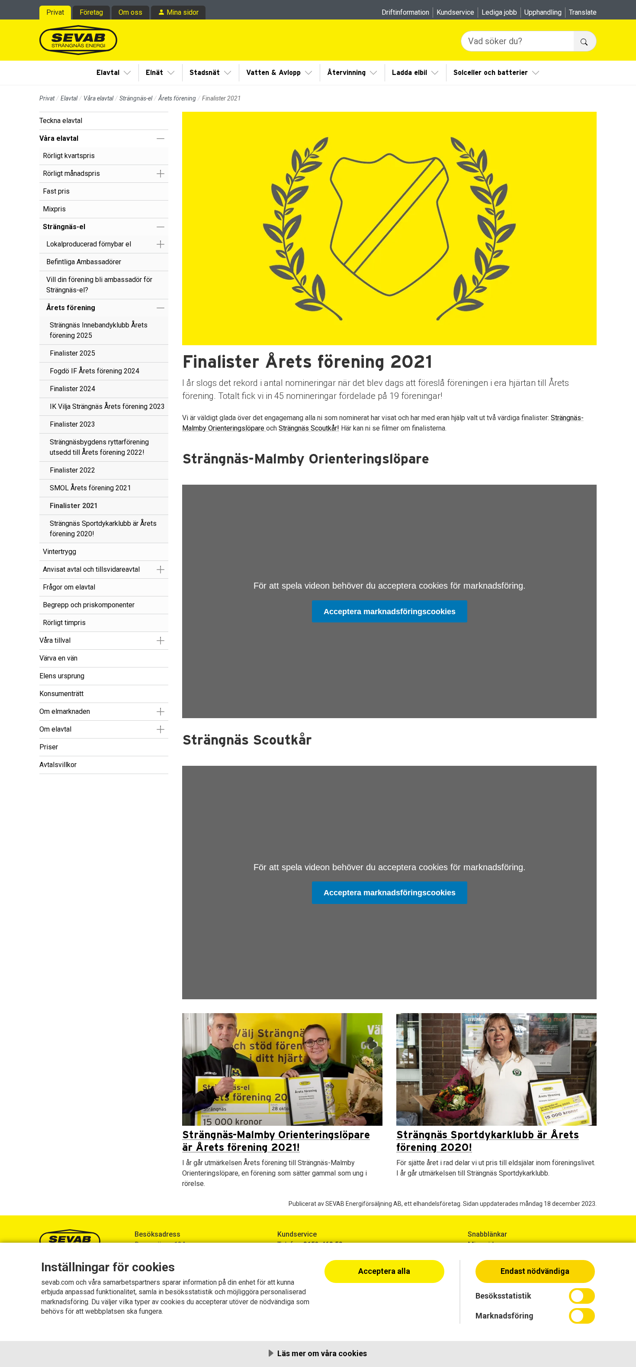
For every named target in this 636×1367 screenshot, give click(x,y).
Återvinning (346, 72)
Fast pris (56, 191)
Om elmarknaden (64, 711)
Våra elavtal (98, 98)
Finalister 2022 (72, 470)
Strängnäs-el (135, 98)
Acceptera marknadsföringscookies (390, 611)
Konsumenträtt (61, 694)
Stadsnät (205, 72)
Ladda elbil (409, 72)
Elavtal (107, 72)
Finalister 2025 (72, 353)
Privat (55, 12)
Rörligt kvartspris (69, 156)
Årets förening (177, 98)
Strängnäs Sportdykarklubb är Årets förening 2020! (103, 528)
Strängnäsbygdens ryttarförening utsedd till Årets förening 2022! (99, 447)
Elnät (154, 72)
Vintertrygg (59, 551)
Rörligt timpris (64, 623)
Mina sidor (183, 12)
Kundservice (455, 12)
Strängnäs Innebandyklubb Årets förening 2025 (99, 330)
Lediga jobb (499, 12)
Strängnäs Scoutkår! (309, 428)
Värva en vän (58, 658)
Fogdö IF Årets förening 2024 (94, 371)
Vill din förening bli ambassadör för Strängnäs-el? (99, 284)
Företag (91, 12)
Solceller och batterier (490, 72)
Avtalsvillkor (58, 765)
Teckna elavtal (60, 121)
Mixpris (54, 209)
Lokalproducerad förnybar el (88, 244)
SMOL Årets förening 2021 (90, 488)
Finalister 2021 (74, 506)
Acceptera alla (384, 1271)
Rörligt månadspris (71, 173)
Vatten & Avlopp (273, 72)
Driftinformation (405, 12)
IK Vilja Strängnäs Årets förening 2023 (107, 406)
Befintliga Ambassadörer (83, 262)
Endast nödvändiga (535, 1271)
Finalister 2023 (72, 424)
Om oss (130, 12)
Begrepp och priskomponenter (89, 605)
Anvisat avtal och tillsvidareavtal (91, 569)
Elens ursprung (61, 676)
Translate (583, 12)
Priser (48, 747)
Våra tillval (55, 640)
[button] (160, 138)
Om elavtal (55, 729)
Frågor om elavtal (69, 587)
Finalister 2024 (72, 389)
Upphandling (543, 12)
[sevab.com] (78, 40)
